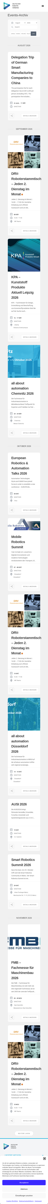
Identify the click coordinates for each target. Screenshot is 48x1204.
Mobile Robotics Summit (18, 542)
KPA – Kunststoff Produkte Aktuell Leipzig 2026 (22, 287)
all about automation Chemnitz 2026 (22, 388)
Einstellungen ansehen (24, 1196)
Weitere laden (24, 1133)
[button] (44, 1158)
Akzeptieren (24, 1183)
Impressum (38, 1201)
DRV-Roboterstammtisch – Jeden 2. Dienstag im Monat (26, 184)
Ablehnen (24, 1189)
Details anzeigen (29, 116)
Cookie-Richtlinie (12, 1201)
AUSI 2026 (19, 804)
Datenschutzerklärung (26, 1201)
